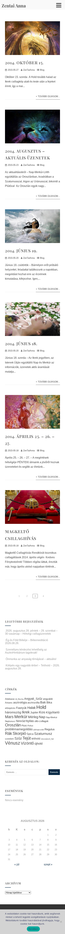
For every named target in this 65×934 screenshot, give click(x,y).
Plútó (24, 725)
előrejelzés (10, 708)
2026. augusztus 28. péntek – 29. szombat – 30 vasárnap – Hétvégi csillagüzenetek (31, 632)
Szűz (18, 738)
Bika (49, 702)
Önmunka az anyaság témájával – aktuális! (31, 659)
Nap (42, 717)
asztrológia (20, 702)
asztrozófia (34, 702)
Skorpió (19, 733)
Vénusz (12, 743)
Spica (30, 733)
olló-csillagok (41, 721)
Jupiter (34, 712)
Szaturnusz (43, 733)
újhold (38, 743)
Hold (41, 707)
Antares (8, 702)
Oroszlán (13, 725)
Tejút (26, 738)
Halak (31, 708)
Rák (8, 733)
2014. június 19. (21, 250)
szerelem (9, 739)
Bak (43, 702)
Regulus (49, 729)
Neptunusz (10, 721)
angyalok (48, 698)
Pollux (30, 726)
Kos (42, 712)
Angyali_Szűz (33, 698)
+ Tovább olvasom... (48, 96)
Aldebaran (10, 699)
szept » (48, 864)
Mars (9, 717)
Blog (42, 70)
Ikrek (26, 712)
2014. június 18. (21, 343)
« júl (16, 864)
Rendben (33, 929)
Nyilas (30, 721)
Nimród (20, 721)
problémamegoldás (19, 729)
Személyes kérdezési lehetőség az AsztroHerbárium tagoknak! (26, 651)
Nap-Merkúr (51, 717)
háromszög (13, 712)
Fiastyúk (21, 708)
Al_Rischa (19, 699)
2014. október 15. (24, 62)
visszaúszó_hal (47, 739)
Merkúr (20, 716)
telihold (36, 738)
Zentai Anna (14, 6)
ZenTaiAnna (29, 70)
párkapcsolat (38, 730)
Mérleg (33, 717)
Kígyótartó (53, 712)
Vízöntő (27, 743)
